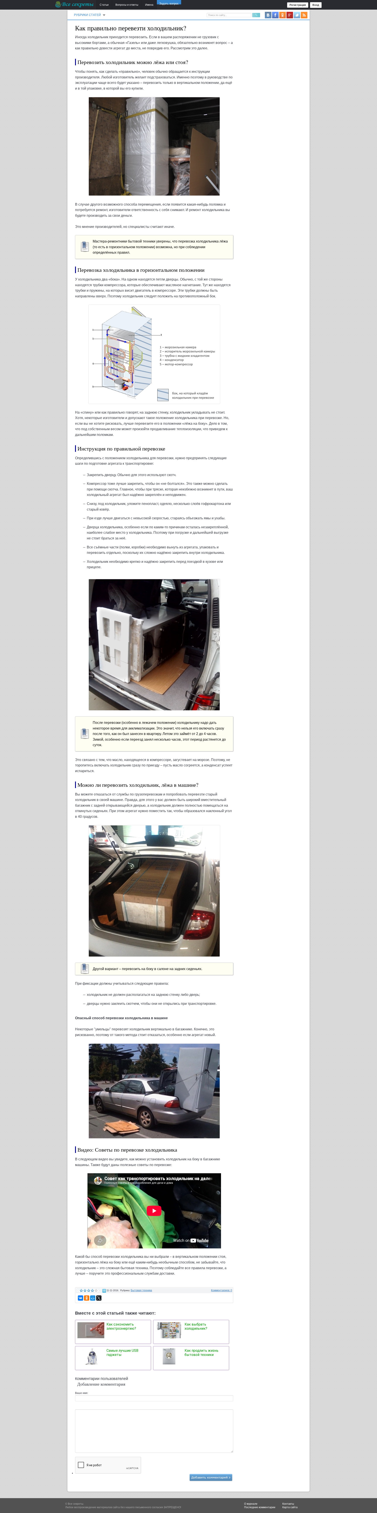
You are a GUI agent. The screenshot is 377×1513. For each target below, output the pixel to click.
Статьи (104, 4)
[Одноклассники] (86, 1298)
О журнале (250, 1503)
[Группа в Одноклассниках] (282, 15)
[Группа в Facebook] (275, 15)
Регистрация (298, 5)
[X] (98, 1298)
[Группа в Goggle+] (289, 15)
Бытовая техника (141, 1290)
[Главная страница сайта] (74, 4)
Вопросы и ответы (126, 4)
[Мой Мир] (92, 1298)
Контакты (288, 1503)
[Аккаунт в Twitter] (297, 15)
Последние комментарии (259, 1507)
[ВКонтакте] (80, 1298)
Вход (315, 5)
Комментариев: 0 (221, 1290)
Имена (149, 4)
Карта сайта (290, 1507)
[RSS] (304, 15)
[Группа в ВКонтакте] (268, 15)
